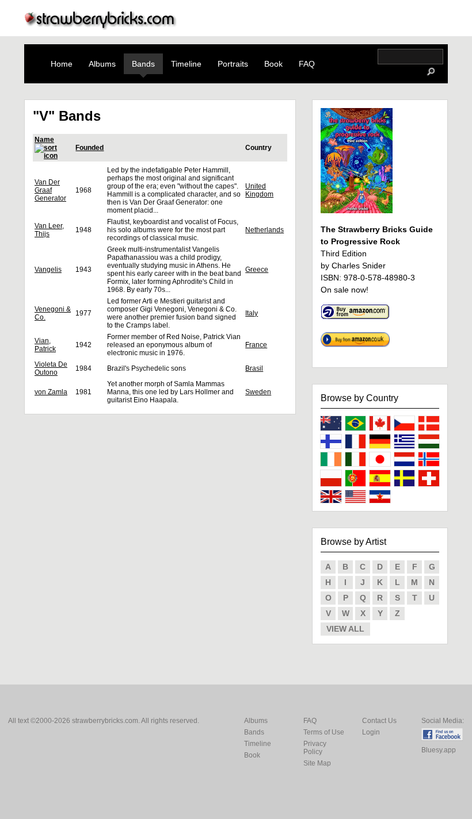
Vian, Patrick (45, 345)
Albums (102, 63)
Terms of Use (323, 732)
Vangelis (48, 270)
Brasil (254, 368)
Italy (251, 313)
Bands (143, 63)
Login (371, 732)
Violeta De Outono (51, 368)
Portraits (233, 63)
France (256, 345)
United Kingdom (259, 190)
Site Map (317, 763)
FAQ (307, 63)
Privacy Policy (314, 748)
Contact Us (379, 721)
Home (62, 63)
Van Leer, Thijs (49, 230)
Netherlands (264, 230)
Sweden (258, 392)
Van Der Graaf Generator (50, 190)
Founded (89, 148)
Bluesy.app (438, 750)
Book (273, 63)
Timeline (186, 63)
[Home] (100, 27)
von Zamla (51, 392)
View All (345, 628)
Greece (256, 270)
